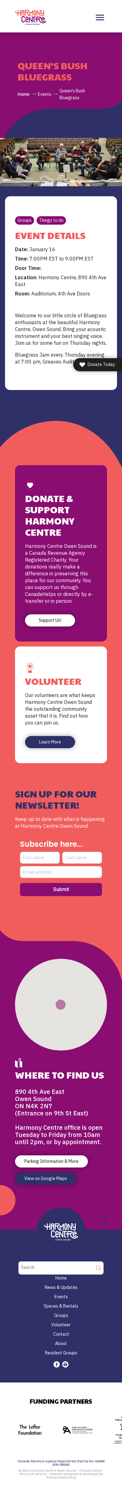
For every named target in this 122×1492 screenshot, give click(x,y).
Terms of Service (33, 1474)
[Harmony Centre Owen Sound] (30, 17)
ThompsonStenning (61, 1477)
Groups (25, 220)
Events (44, 94)
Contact (61, 1334)
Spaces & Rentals (61, 1306)
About (61, 1343)
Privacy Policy (90, 1470)
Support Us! (50, 620)
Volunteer (61, 1325)
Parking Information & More (51, 1161)
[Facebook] (56, 1364)
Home (23, 94)
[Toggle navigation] (100, 18)
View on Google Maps (45, 1178)
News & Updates (61, 1287)
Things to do (51, 220)
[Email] (65, 1364)
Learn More (50, 742)
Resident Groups (61, 1353)
